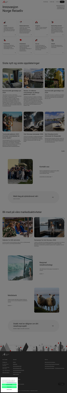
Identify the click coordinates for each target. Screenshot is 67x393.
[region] (9, 384)
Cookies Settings (9, 389)
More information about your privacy (11, 382)
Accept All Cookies (9, 384)
